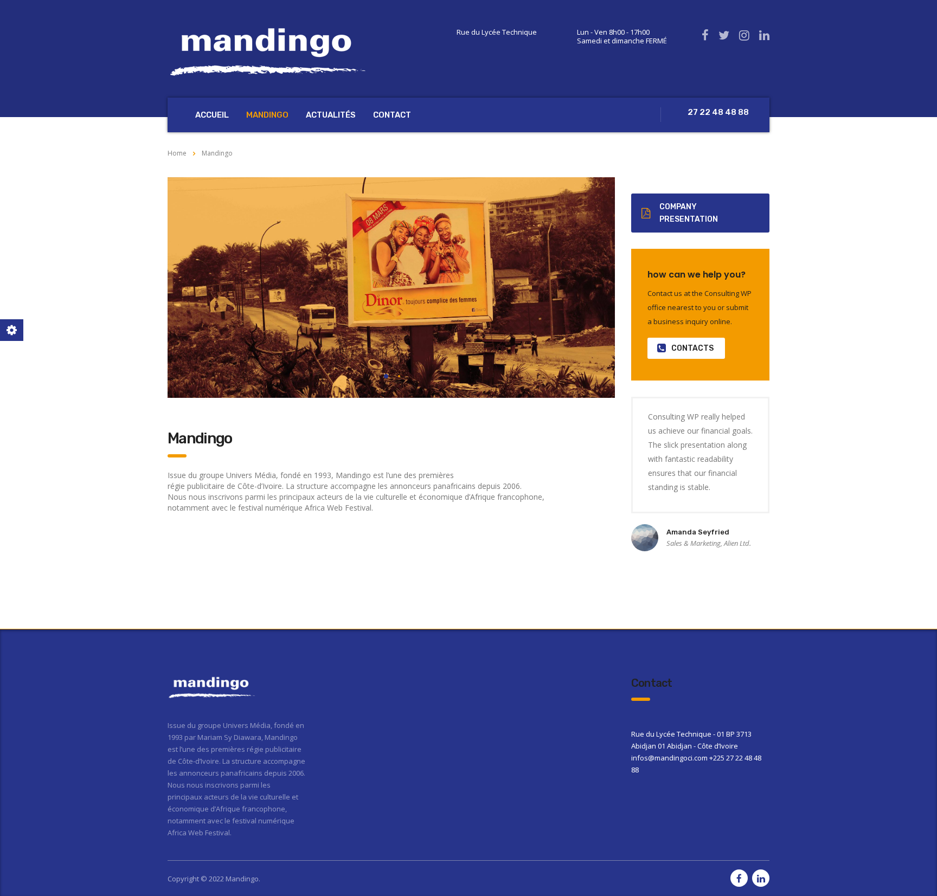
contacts (692, 348)
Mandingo (267, 115)
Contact (392, 115)
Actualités (331, 115)
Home (177, 153)
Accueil (212, 115)
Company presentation (688, 213)
